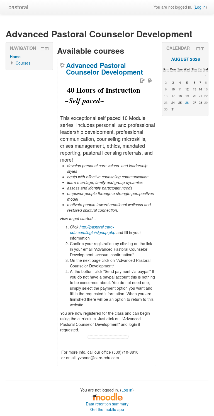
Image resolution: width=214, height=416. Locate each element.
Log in (200, 7)
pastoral (18, 7)
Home (15, 56)
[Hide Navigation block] (42, 48)
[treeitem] (29, 56)
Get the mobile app (107, 409)
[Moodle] (107, 396)
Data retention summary (107, 404)
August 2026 (185, 59)
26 (187, 102)
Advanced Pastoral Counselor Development (104, 68)
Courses (23, 63)
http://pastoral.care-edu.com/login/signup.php (92, 229)
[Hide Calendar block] (198, 48)
